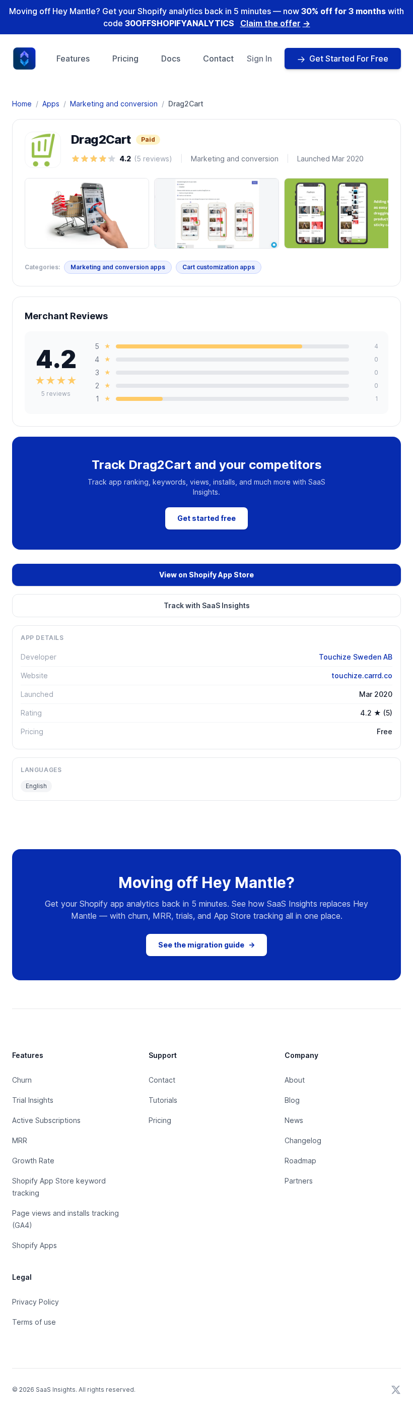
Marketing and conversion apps (118, 267)
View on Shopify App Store (206, 574)
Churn (22, 1080)
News (294, 1120)
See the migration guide (206, 944)
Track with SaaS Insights (207, 605)
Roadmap (300, 1160)
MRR (19, 1140)
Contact (218, 58)
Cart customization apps (218, 267)
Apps (50, 103)
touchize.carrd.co (361, 675)
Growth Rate (33, 1160)
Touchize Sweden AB (355, 657)
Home (22, 103)
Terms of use (34, 1322)
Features (73, 58)
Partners (299, 1180)
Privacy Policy (35, 1301)
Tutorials (163, 1100)
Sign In (259, 58)
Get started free (206, 518)
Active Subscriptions (46, 1120)
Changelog (303, 1140)
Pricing (125, 58)
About (295, 1080)
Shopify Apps (34, 1245)
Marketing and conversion (114, 103)
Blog (292, 1100)
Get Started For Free (348, 58)
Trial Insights (32, 1100)
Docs (170, 58)
